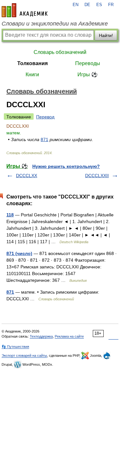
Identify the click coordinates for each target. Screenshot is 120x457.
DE (87, 5)
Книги (32, 74)
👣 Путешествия (15, 346)
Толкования (32, 63)
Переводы (87, 63)
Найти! (106, 35)
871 (44, 139)
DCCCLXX (26, 175)
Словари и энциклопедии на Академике (55, 23)
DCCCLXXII (97, 175)
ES (99, 5)
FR (111, 5)
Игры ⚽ (87, 74)
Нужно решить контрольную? (66, 166)
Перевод (45, 116)
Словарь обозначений (60, 52)
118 (10, 214)
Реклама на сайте (69, 336)
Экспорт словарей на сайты (24, 355)
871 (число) (19, 253)
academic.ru (25, 10)
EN (75, 5)
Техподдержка (41, 336)
